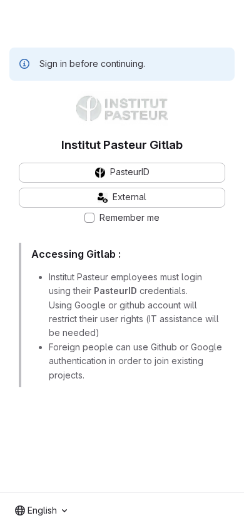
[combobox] (41, 510)
